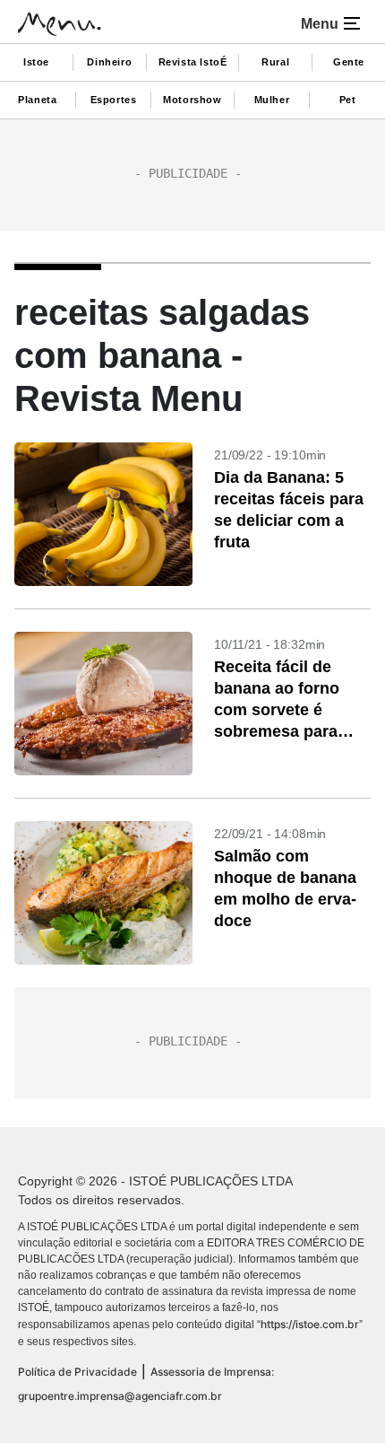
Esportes (113, 99)
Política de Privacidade (77, 1371)
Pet (347, 99)
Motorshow (192, 99)
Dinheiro (109, 62)
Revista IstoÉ (192, 62)
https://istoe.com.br (310, 1324)
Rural (275, 62)
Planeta (37, 99)
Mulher (272, 99)
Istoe (36, 62)
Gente (348, 62)
